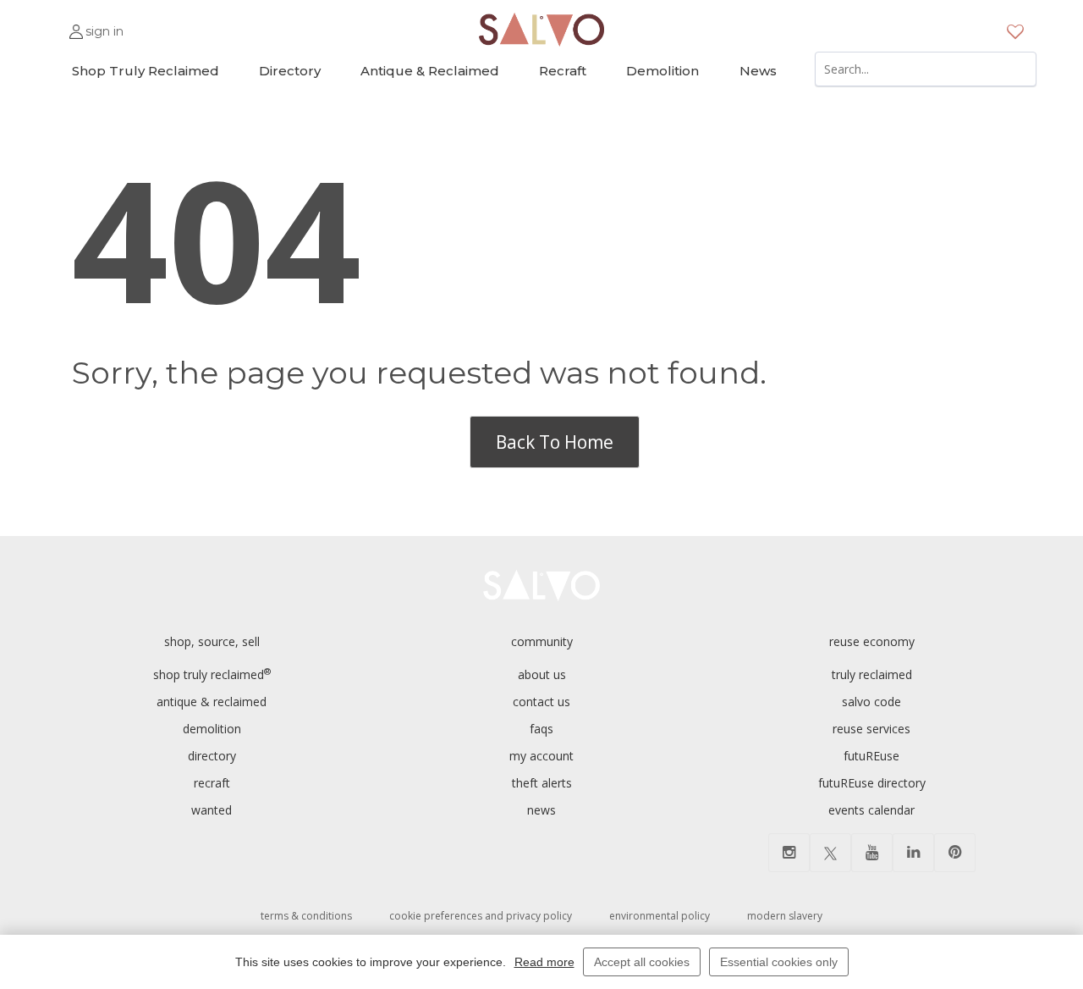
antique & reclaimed (212, 701)
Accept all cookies (642, 962)
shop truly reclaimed (212, 674)
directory (212, 756)
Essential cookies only (779, 962)
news (541, 810)
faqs (541, 729)
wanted (211, 810)
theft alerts (542, 783)
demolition (212, 729)
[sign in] (76, 24)
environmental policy (659, 916)
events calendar (871, 810)
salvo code (871, 701)
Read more (544, 962)
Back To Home (554, 442)
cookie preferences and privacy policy (480, 916)
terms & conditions (306, 916)
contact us (541, 701)
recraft (212, 783)
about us (542, 674)
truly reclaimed (872, 674)
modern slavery (784, 916)
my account (541, 756)
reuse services (871, 729)
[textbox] (926, 69)
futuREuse (871, 756)
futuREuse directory (872, 783)
